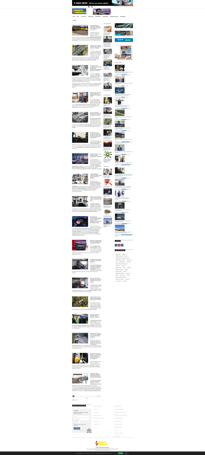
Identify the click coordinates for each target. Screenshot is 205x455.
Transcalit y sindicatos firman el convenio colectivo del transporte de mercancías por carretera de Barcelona (107, 45)
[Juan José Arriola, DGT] (80, 97)
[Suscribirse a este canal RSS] (101, 24)
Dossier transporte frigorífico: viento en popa (106, 196)
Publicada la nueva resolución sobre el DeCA (106, 105)
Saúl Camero (126, 97)
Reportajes (97, 16)
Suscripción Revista (118, 421)
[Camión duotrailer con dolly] (80, 30)
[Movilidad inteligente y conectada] (80, 158)
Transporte (127, 279)
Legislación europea (119, 269)
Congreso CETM (96, 424)
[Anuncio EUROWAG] (124, 33)
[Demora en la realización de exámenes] (80, 264)
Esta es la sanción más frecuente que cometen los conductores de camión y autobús (95, 279)
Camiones (124, 254)
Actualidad (83, 16)
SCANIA (123, 97)
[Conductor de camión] (80, 283)
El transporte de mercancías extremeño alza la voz (123, 162)
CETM (78, 16)
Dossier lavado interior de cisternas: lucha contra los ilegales (107, 176)
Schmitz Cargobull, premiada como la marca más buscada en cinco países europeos (123, 232)
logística (126, 269)
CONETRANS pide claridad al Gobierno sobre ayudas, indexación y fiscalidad (95, 175)
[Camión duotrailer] (80, 301)
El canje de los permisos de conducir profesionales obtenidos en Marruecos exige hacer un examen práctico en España (123, 175)
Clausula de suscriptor (118, 424)
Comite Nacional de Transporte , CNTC (122, 258)
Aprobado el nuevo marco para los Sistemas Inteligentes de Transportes (96, 155)
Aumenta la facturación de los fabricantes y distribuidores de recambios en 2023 (122, 106)
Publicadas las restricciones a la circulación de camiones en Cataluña (123, 128)
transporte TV (96, 421)
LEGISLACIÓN (75, 46)
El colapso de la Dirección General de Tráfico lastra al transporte (96, 260)
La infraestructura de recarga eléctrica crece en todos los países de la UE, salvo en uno (107, 138)
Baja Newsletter (117, 436)
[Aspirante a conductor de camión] (80, 137)
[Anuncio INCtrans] (113, 11)
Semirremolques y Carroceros (127, 234)
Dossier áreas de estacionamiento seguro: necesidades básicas (107, 206)
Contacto (86, 7)
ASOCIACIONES (75, 113)
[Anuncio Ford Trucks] (102, 3)
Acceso (83, 7)
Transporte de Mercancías (77, 260)
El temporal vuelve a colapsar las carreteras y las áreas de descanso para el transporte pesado (95, 375)
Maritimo (125, 271)
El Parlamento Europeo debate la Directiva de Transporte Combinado (122, 221)
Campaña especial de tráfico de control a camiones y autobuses (95, 316)
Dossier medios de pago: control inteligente (107, 186)
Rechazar (126, 453)
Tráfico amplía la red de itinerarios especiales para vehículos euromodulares (95, 298)
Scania (128, 275)
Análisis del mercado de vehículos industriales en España (123, 117)
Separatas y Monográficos (119, 409)
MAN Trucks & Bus (119, 271)
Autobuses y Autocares (77, 315)
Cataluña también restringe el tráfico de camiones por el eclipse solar (107, 116)
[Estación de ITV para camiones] (80, 201)
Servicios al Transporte (120, 279)
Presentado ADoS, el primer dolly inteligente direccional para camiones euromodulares (95, 27)
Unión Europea (118, 281)
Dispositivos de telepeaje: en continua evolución (107, 226)
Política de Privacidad (118, 427)
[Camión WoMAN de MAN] (80, 245)
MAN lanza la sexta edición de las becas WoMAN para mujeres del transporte (96, 241)
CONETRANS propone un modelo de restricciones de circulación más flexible (107, 68)
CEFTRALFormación (119, 256)
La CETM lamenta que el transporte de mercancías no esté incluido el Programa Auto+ (107, 79)
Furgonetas (123, 265)
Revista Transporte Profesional (99, 418)
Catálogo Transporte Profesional (120, 412)
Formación (117, 265)
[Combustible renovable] (80, 221)
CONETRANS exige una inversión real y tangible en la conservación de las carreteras (96, 335)
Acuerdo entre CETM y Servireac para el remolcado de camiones (123, 84)
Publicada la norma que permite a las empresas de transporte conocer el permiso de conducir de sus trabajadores (95, 356)
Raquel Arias (128, 74)
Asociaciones (118, 254)
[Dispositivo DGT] (80, 319)
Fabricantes (105, 16)
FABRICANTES (124, 119)
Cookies (116, 430)
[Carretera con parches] (80, 338)
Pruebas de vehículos (97, 415)
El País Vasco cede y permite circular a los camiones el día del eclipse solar (107, 149)
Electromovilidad (122, 261)
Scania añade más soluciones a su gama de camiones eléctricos (122, 210)
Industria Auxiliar (114, 16)
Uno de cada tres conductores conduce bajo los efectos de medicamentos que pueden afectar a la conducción (96, 68)
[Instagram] (122, 245)
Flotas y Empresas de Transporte (121, 263)
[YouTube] (119, 245)
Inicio (74, 16)
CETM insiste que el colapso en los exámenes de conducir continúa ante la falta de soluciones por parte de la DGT (95, 135)
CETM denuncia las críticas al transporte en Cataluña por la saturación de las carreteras (107, 57)
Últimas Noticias (75, 26)
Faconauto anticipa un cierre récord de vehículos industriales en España (95, 114)
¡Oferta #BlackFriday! (118, 406)
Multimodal (122, 16)
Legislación (90, 16)
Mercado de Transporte (98, 406)
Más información (114, 453)
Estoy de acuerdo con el (80, 425)
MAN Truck (75, 241)
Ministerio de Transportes (120, 273)
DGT (116, 261)
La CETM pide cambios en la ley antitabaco (107, 90)
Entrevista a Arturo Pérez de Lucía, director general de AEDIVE (123, 152)
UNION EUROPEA (124, 223)
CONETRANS (75, 334)
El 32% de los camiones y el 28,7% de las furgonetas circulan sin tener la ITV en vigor (95, 198)
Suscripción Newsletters (119, 418)
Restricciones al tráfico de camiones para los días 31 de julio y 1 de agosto (95, 47)
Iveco (124, 267)
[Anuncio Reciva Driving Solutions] (124, 25)
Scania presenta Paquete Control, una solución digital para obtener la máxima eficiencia (123, 95)
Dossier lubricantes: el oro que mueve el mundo (107, 216)
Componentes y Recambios (120, 259)
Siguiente (98, 396)
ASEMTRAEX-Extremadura (126, 164)
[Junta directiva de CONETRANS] (80, 179)
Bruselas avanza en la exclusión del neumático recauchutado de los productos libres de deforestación (107, 160)
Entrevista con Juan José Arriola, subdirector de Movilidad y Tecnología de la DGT (95, 94)
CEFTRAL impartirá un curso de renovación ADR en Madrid (107, 34)
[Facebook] (116, 245)
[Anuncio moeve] (124, 40)
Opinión (74, 20)
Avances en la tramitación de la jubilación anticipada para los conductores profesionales (124, 72)
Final (87, 398)
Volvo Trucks (125, 281)
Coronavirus (129, 259)
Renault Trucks (122, 275)
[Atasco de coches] (80, 50)
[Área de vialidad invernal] (80, 378)
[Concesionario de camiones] (80, 117)
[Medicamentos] (80, 70)
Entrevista (75, 93)
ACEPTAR (120, 453)
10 (94, 396)
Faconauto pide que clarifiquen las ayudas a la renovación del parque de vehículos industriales (123, 187)
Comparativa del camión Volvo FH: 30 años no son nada (123, 140)
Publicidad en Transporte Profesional (121, 415)
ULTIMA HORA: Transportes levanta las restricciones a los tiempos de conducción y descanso (122, 198)
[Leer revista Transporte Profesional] (124, 52)
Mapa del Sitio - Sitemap (119, 433)
